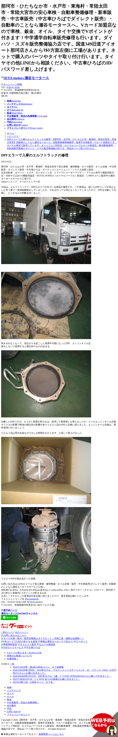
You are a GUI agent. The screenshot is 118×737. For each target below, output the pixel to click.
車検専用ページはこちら (51, 734)
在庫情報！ (12, 659)
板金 (9, 699)
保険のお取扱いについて (19, 656)
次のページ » (21, 632)
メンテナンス (14, 690)
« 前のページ (7, 632)
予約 (9, 708)
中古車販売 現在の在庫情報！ (23, 702)
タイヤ (10, 693)
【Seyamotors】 (31, 599)
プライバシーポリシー (18, 714)
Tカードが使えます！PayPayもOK (24, 653)
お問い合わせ (14, 711)
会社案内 (11, 705)
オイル (10, 696)
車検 (9, 687)
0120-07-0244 (13, 87)
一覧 (12, 664)
